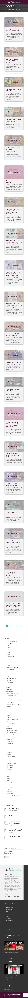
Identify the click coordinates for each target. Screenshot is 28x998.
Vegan (8, 654)
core (16, 879)
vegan (11, 889)
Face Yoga (9, 706)
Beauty (8, 660)
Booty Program (10, 702)
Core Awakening (11, 723)
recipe (7, 888)
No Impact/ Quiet (10, 782)
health (6, 883)
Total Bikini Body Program (12, 719)
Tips (8, 673)
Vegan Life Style (10, 676)
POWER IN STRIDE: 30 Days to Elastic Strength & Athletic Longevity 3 (14, 242)
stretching (15, 888)
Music (7, 685)
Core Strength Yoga (11, 756)
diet (15, 881)
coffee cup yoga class (9, 879)
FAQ (6, 922)
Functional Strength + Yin (13, 119)
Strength (9, 717)
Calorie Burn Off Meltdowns (13, 750)
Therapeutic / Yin (10, 793)
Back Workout (10, 741)
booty (14, 876)
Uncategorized (9, 689)
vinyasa (15, 889)
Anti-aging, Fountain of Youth (12, 641)
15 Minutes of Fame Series (12, 693)
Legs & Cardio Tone (11, 774)
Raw (8, 650)
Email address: (8, 851)
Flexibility (9, 761)
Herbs (8, 645)
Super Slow (9, 791)
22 (16, 626)
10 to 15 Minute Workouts (12, 730)
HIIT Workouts (10, 767)
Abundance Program (11, 695)
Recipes (8, 652)
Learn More (7, 955)
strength (11, 888)
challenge (16, 878)
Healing (9, 647)
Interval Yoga (10, 769)
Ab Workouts (9, 739)
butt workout (7, 878)
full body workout (13, 882)
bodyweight (9, 876)
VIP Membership (9, 907)
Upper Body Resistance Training (13, 795)
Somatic (8, 789)
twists (19, 888)
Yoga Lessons (10, 682)
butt (17, 876)
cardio (12, 878)
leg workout (16, 885)
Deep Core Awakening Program (13, 704)
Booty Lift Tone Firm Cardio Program (14, 700)
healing (18, 882)
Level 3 (8, 780)
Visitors (8, 726)
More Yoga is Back (13, 815)
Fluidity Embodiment (11, 763)
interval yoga (7, 885)
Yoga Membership (9, 691)
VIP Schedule (10, 721)
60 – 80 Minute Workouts (12, 737)
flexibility (18, 880)
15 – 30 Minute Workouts (12, 732)
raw (5, 888)
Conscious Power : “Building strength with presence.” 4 (13, 542)
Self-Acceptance (10, 669)
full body (6, 882)
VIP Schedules (9, 909)
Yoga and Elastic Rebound (13, 362)
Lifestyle (7, 659)
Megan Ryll (11, 995)
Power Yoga (9, 787)
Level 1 (8, 776)
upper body (7, 889)
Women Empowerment (12, 678)
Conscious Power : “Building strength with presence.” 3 (13, 574)
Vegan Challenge (10, 656)
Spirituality (9, 671)
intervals (15, 883)
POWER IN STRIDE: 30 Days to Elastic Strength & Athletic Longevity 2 (14, 274)
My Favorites (8, 929)
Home (9, 9)
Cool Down (9, 754)
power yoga (17, 886)
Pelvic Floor (9, 713)
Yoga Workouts (14, 9)
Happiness (9, 663)
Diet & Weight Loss (9, 643)
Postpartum (8, 687)
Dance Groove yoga (11, 758)
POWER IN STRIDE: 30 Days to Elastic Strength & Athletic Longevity (14, 305)
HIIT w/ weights (10, 765)
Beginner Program (11, 697)
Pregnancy (9, 715)
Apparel (8, 926)
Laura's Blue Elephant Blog (12, 667)
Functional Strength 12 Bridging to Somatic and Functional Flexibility (13, 605)
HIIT (9, 883)
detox (12, 881)
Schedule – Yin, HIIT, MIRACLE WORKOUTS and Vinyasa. (14, 61)
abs (5, 876)
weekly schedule (10, 891)
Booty (8, 745)
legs (11, 885)
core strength (7, 881)
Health (8, 665)
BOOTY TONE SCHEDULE (14, 836)
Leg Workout (9, 771)
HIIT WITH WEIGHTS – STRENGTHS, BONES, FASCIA (13, 455)
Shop (7, 924)
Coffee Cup (9, 752)
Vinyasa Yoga (10, 798)
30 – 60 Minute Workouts (12, 734)
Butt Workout (10, 747)
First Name (7, 848)
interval (11, 883)
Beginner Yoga (10, 743)
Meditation (9, 710)
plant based (6, 886)
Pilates (8, 784)
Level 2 (8, 778)
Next (20, 626)
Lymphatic (9, 708)
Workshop (9, 680)
